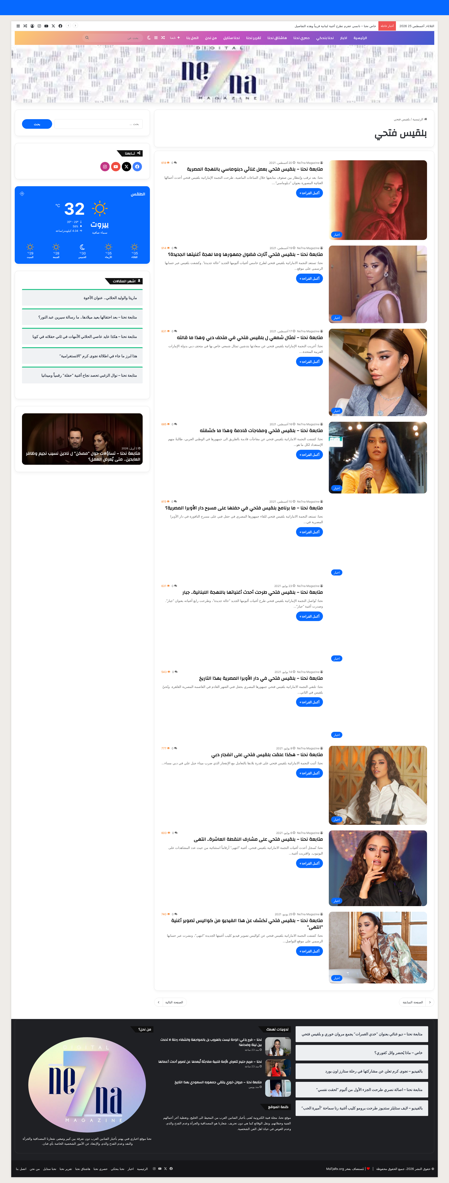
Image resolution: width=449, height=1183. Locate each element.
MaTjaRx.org (335, 1169)
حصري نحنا (301, 38)
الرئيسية (360, 38)
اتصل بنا (192, 38)
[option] (82, 439)
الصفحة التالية (174, 1002)
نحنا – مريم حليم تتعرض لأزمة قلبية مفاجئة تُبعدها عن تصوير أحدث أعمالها (210, 1062)
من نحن (211, 38)
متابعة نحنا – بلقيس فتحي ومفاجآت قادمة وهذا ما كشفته (261, 430)
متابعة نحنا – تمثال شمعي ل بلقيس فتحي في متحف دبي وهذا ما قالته (250, 337)
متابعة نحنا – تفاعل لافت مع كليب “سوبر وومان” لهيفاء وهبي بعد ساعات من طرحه (82, 456)
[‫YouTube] (115, 166)
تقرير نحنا (253, 38)
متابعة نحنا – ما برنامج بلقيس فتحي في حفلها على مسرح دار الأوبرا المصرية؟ (244, 508)
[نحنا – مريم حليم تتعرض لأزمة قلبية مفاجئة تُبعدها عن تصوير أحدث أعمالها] (278, 1067)
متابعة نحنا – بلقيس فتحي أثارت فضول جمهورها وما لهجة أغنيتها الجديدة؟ (245, 254)
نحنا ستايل (231, 38)
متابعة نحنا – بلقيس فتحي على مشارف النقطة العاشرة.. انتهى (258, 839)
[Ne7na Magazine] (224, 74)
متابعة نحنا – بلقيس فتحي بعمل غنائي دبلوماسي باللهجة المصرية (255, 169)
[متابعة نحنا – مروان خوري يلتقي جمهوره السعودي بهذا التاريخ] (278, 1088)
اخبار (343, 38)
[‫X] (126, 166)
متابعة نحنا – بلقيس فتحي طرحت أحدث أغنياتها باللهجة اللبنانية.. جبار (252, 592)
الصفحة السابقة (413, 1002)
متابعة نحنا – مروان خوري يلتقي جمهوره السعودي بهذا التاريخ (218, 1082)
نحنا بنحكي (325, 38)
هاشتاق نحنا (277, 38)
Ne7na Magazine (308, 162)
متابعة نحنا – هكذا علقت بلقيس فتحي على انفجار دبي (267, 754)
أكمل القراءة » (309, 193)
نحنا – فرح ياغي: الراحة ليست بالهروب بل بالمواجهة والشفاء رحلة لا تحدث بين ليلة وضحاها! (211, 1042)
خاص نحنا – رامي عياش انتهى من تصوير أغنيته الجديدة (341, 26)
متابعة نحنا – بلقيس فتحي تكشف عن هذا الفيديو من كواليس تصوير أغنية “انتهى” (247, 923)
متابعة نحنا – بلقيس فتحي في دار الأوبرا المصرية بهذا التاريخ (261, 678)
